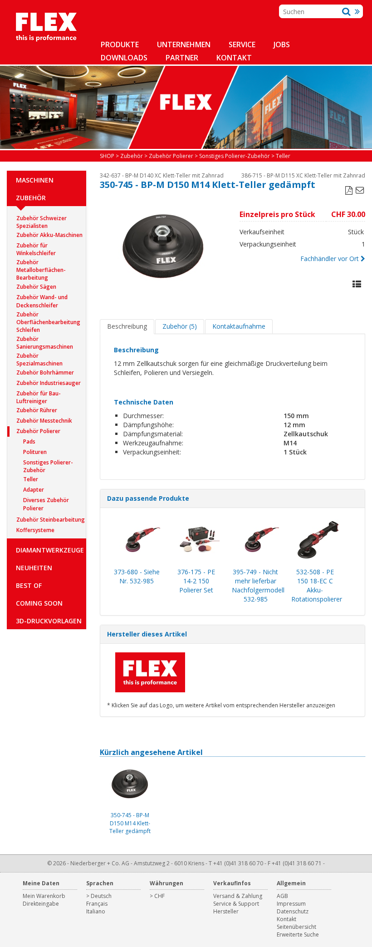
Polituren (35, 452)
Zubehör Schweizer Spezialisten (41, 219)
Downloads (124, 58)
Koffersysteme (35, 530)
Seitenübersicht (296, 927)
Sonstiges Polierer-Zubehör (48, 463)
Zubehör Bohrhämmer (45, 372)
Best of (29, 585)
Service (242, 44)
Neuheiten (34, 567)
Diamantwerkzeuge (50, 550)
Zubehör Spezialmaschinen (39, 356)
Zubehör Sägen (36, 287)
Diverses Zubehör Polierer (46, 501)
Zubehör (31, 197)
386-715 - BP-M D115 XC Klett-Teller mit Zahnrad (303, 175)
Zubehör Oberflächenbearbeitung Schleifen (48, 315)
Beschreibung (127, 326)
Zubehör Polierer (38, 431)
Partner (182, 58)
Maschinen (35, 180)
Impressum (291, 904)
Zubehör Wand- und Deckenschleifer (42, 298)
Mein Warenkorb (44, 896)
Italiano (95, 911)
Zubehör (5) (179, 326)
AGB (282, 896)
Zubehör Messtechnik (44, 420)
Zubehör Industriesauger (48, 383)
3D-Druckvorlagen (49, 621)
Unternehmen (183, 44)
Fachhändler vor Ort (329, 258)
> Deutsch (99, 896)
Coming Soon (39, 603)
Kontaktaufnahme (238, 326)
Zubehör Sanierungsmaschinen (44, 340)
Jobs (282, 44)
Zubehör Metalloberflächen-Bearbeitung (41, 263)
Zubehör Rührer (36, 410)
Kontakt (234, 58)
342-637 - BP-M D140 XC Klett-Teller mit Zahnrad (162, 175)
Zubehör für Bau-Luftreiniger (38, 394)
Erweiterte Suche (298, 934)
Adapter (33, 489)
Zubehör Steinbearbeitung (50, 519)
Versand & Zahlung (237, 896)
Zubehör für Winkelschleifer (36, 246)
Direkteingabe (41, 904)
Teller (30, 479)
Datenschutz (292, 911)
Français (97, 904)
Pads (29, 441)
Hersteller (226, 911)
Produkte (120, 44)
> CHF (157, 896)
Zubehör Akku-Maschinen (49, 235)
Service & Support (236, 904)
